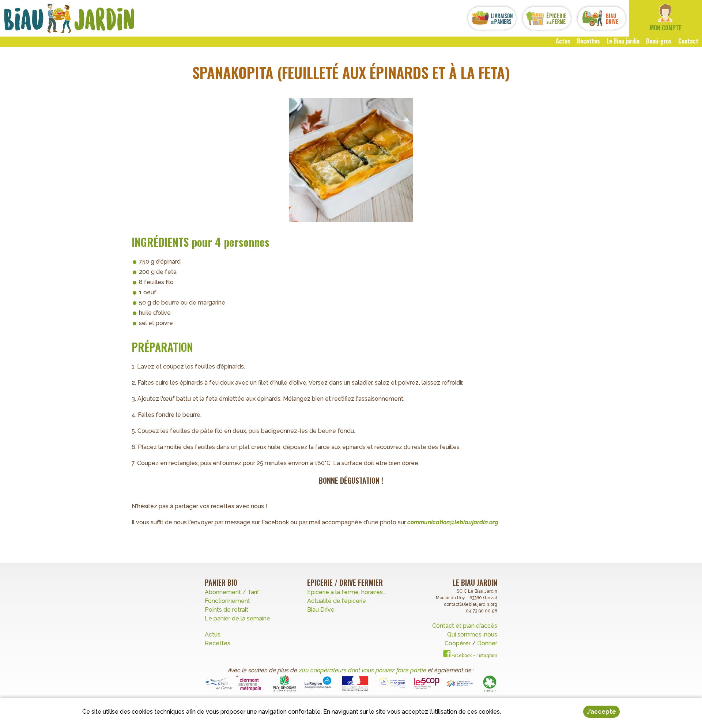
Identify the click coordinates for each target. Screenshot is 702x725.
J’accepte (601, 711)
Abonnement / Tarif (232, 592)
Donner (487, 643)
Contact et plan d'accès (464, 625)
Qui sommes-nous (472, 634)
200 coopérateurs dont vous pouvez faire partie (362, 670)
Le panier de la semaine (237, 618)
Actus (212, 634)
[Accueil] (69, 18)
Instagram (486, 655)
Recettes (218, 643)
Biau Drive (321, 609)
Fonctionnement (227, 600)
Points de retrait (226, 609)
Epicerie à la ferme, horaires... (346, 592)
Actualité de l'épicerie (336, 600)
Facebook (461, 655)
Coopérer (458, 643)
